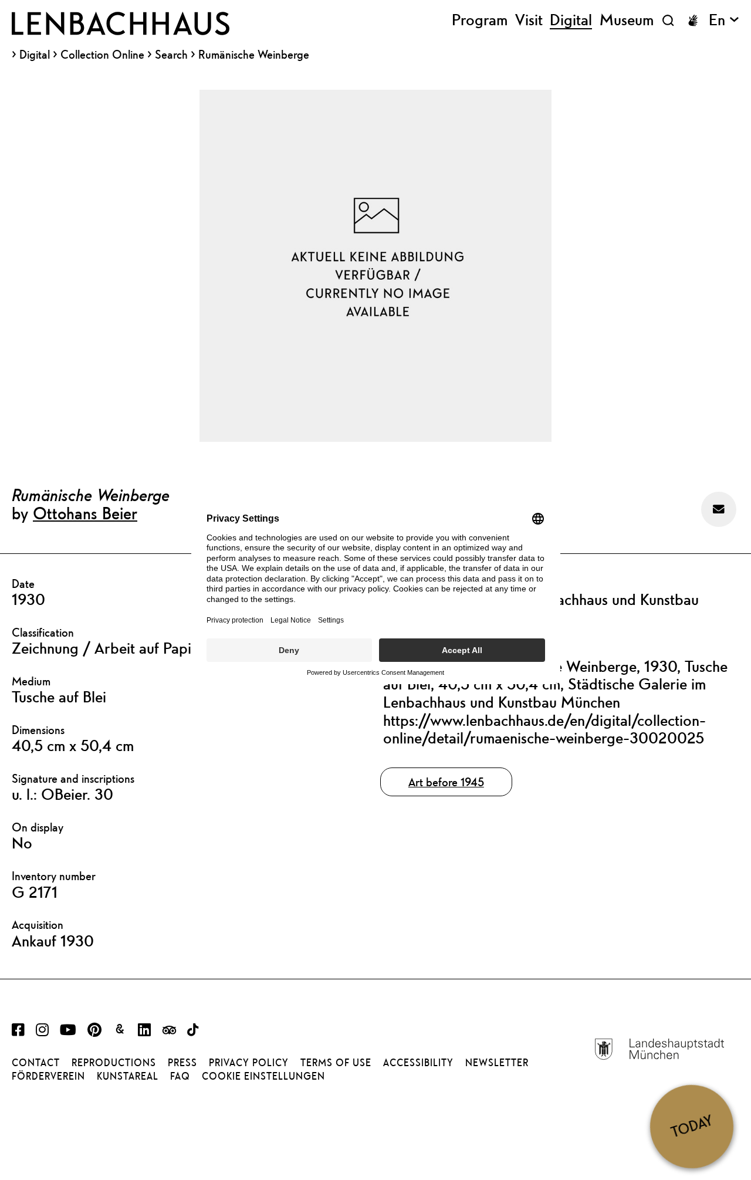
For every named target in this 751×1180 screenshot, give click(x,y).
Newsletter (497, 1062)
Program (480, 20)
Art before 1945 (446, 782)
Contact (36, 1062)
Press (182, 1062)
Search (171, 54)
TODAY (692, 1126)
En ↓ (724, 20)
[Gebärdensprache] (693, 20)
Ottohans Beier (85, 513)
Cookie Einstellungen (263, 1076)
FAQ (180, 1076)
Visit (529, 20)
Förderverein (48, 1076)
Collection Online (102, 54)
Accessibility (418, 1062)
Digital (34, 54)
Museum (627, 20)
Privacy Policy (249, 1062)
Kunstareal (127, 1076)
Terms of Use (335, 1062)
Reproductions (114, 1062)
